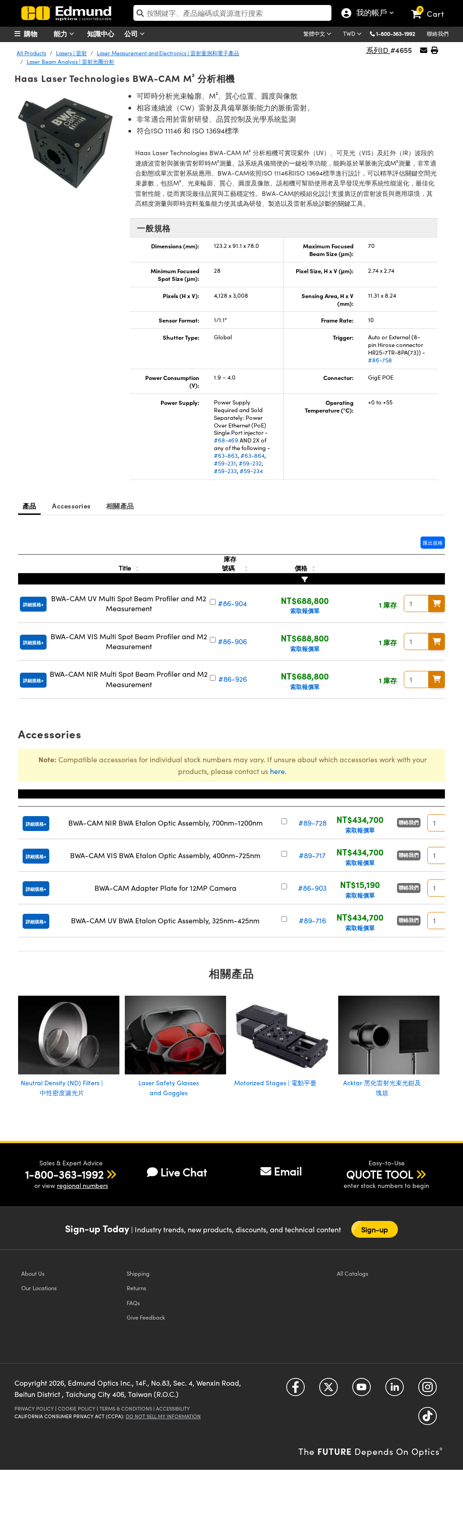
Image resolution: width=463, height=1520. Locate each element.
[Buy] (437, 603)
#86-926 (232, 679)
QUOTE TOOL (379, 1174)
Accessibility (173, 1408)
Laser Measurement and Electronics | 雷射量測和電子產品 (168, 53)
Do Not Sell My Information (163, 1416)
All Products (31, 53)
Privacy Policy (34, 1408)
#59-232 (250, 463)
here (277, 771)
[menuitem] (37, 33)
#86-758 (380, 360)
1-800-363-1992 (395, 33)
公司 (132, 33)
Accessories (71, 505)
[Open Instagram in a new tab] (427, 1390)
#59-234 (251, 471)
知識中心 (100, 33)
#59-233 (225, 471)
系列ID (378, 50)
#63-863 (226, 455)
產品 (30, 505)
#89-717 (312, 855)
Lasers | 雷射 (71, 53)
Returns (136, 1288)
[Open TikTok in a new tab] (427, 1419)
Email (288, 1171)
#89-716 (312, 920)
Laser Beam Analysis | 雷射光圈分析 (70, 61)
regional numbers (82, 1185)
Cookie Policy (76, 1408)
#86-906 (232, 641)
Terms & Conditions (125, 1408)
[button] (399, 33)
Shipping (138, 1273)
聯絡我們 (438, 33)
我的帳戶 (369, 14)
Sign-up (374, 1229)
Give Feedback (146, 1317)
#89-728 (312, 822)
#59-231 (225, 463)
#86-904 (232, 603)
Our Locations (39, 1288)
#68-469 (226, 440)
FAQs (133, 1302)
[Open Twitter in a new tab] (328, 1390)
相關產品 (120, 505)
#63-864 (253, 455)
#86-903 (312, 888)
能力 (61, 33)
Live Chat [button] (184, 1171)
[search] (232, 13)
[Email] (423, 50)
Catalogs (353, 1273)
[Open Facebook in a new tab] (295, 1390)
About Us (33, 1273)
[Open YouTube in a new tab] (361, 1390)
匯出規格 (433, 542)
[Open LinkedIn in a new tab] (394, 1390)
